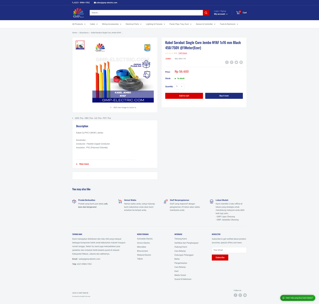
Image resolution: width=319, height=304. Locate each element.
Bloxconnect (142, 251)
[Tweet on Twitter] (236, 62)
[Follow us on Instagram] (240, 295)
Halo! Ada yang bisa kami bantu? (299, 298)
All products (84, 33)
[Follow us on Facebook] (235, 295)
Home (74, 33)
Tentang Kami (180, 239)
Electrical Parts (132, 24)
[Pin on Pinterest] (231, 62)
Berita (177, 259)
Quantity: (169, 86)
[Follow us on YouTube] (245, 295)
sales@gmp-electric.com (106, 2)
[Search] (206, 12)
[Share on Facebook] (227, 62)
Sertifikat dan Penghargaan (186, 243)
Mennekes (141, 247)
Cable (92, 24)
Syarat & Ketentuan (182, 279)
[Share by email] (241, 62)
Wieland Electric (144, 255)
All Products (77, 24)
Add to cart (184, 95)
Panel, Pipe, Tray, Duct (179, 24)
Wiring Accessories (110, 24)
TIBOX (140, 259)
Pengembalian (180, 263)
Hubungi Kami (180, 247)
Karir (176, 271)
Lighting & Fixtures (154, 24)
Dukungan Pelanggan (184, 255)
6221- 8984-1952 (82, 2)
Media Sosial (180, 275)
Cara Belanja (180, 251)
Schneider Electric (145, 239)
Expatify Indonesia (85, 296)
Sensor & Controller (204, 24)
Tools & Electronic (228, 24)
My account (220, 14)
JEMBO (168, 59)
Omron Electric (143, 243)
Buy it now (224, 95)
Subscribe (220, 257)
